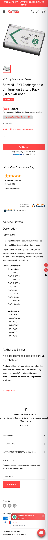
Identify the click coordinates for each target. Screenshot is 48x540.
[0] (43, 11)
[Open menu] (4, 11)
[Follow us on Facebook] (4, 506)
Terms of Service (20, 534)
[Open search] (32, 11)
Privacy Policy (8, 534)
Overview (8, 222)
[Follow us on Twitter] (9, 506)
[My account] (37, 11)
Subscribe (11, 484)
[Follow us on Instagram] (15, 506)
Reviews (19, 222)
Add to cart (24, 147)
